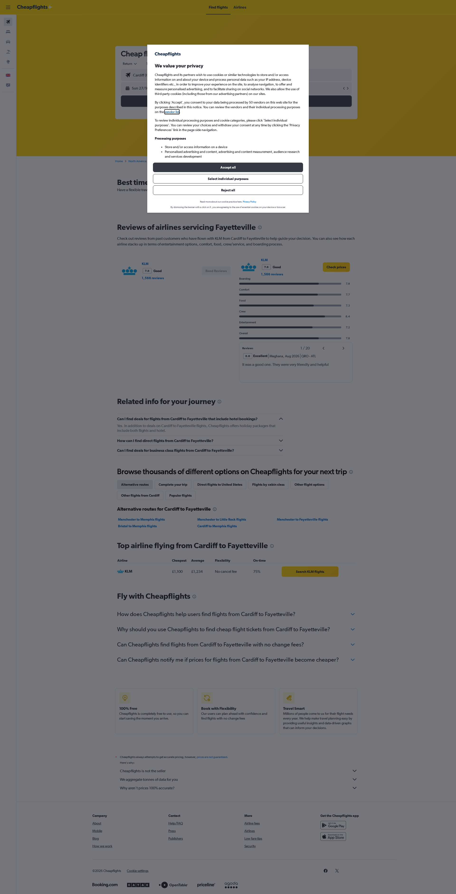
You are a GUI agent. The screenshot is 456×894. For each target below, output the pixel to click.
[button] (228, 167)
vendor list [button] (172, 112)
